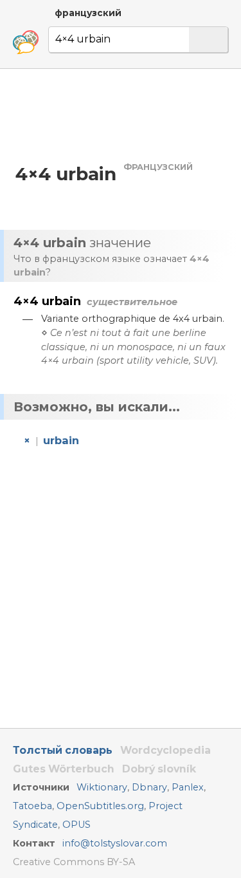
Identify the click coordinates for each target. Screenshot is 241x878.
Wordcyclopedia (165, 750)
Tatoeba (32, 806)
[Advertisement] (120, 114)
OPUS (76, 824)
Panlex (188, 787)
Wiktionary (101, 787)
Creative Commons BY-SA (74, 862)
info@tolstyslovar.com (114, 843)
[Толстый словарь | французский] (26, 42)
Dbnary (149, 787)
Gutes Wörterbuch (63, 769)
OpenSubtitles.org (100, 806)
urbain (61, 440)
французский (88, 13)
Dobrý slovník (159, 769)
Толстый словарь (62, 750)
